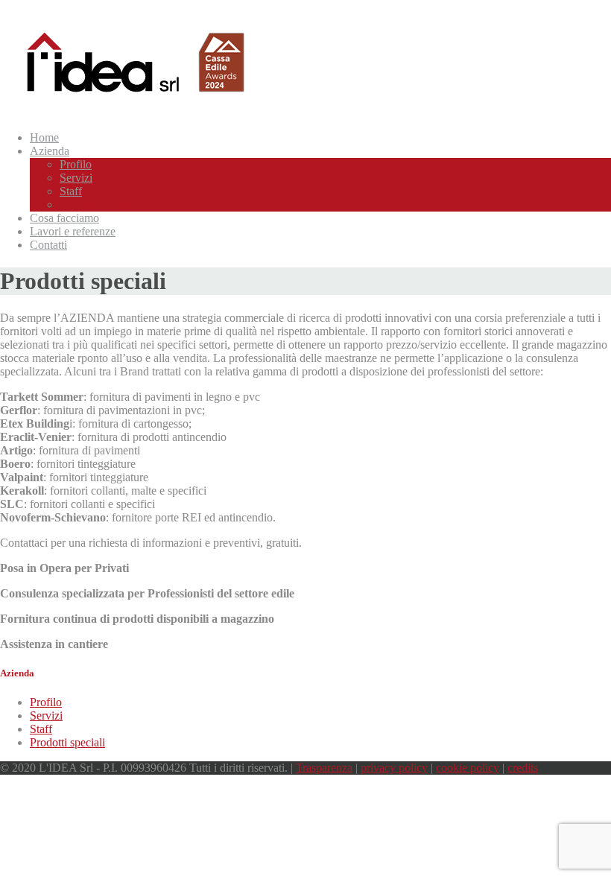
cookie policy (467, 767)
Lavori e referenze (72, 231)
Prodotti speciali (67, 742)
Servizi (46, 715)
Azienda (49, 151)
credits (522, 767)
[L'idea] (124, 100)
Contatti (48, 244)
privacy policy (394, 767)
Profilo (46, 702)
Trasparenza (324, 767)
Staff (41, 729)
